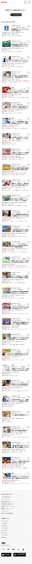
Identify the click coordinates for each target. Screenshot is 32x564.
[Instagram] (3, 549)
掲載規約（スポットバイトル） (7, 508)
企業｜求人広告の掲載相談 (6, 513)
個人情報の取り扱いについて (7, 501)
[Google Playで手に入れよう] (19, 555)
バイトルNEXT (4, 523)
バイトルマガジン (5, 528)
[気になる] (28, 26)
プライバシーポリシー (6, 499)
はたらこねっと (4, 532)
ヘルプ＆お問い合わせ (6, 497)
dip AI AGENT (4, 525)
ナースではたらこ (5, 535)
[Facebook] (8, 549)
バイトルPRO (4, 530)
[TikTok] (23, 549)
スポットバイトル (5, 521)
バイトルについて (5, 511)
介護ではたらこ (4, 537)
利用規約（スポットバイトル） (7, 506)
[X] (18, 549)
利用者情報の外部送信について (7, 504)
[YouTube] (13, 549)
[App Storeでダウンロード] (6, 555)
